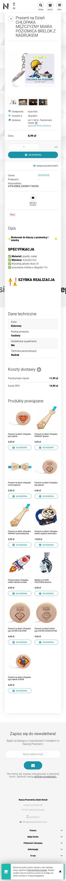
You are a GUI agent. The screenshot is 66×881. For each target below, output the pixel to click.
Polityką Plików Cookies (37, 870)
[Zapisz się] (33, 765)
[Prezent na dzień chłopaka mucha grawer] (19, 466)
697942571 (34, 817)
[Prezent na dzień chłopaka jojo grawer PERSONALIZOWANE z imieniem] (46, 466)
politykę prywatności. (45, 776)
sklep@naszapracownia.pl (34, 822)
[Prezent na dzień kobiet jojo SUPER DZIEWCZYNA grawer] (46, 612)
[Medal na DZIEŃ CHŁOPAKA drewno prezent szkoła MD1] (46, 564)
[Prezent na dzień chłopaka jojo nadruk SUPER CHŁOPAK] (19, 661)
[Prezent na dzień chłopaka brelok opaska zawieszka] (46, 515)
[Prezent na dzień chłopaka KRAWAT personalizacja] (19, 515)
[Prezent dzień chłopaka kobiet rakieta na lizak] (19, 564)
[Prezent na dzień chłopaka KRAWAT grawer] (46, 418)
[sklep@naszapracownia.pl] (14, 8)
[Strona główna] (5, 6)
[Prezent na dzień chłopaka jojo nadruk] (19, 418)
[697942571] (14, 4)
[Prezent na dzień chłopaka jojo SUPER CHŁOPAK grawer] (19, 612)
